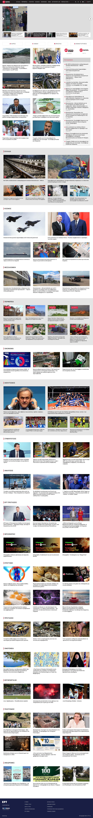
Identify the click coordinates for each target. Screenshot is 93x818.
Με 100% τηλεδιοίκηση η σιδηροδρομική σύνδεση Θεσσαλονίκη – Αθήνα (77, 64)
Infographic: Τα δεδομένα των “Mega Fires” (75, 555)
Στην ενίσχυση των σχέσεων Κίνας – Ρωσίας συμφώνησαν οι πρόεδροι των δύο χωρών (76, 128)
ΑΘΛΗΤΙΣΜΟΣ (9, 383)
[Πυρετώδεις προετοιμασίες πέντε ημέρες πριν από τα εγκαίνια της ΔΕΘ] (16, 128)
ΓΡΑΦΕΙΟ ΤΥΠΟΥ (28, 804)
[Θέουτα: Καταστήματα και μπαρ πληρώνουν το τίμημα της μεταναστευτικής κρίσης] (46, 250)
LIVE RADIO (69, 53)
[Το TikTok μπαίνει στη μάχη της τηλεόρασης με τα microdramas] (76, 574)
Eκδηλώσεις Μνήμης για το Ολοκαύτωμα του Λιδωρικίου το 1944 (15, 753)
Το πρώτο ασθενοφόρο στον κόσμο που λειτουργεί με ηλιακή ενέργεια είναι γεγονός (15, 639)
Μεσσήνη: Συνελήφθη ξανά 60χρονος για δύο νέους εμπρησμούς (79, 318)
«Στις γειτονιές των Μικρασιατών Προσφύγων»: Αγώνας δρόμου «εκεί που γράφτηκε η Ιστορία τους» (44, 754)
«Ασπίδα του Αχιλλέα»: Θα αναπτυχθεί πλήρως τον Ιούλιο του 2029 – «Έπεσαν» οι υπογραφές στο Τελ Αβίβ (77, 83)
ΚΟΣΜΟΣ (37, 2)
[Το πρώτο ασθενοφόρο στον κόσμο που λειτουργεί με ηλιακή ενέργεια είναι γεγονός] (17, 629)
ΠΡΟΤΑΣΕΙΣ (8, 618)
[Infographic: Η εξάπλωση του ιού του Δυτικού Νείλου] (46, 545)
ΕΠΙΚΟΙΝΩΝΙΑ (50, 806)
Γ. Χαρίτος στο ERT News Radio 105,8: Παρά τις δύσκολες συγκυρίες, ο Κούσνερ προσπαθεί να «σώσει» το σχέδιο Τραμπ (76, 493)
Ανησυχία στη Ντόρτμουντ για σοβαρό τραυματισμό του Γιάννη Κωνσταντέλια (79, 431)
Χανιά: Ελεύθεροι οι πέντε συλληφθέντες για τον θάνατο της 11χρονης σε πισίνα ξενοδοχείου (12, 338)
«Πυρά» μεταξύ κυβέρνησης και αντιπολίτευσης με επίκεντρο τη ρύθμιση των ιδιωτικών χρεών (46, 116)
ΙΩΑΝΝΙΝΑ (30, 326)
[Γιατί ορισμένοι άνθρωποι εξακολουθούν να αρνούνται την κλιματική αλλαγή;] (76, 629)
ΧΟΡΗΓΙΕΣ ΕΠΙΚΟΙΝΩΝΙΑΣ (30, 809)
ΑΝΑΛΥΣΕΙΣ (8, 470)
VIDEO (49, 2)
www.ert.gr (4, 815)
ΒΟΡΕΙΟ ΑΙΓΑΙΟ (31, 307)
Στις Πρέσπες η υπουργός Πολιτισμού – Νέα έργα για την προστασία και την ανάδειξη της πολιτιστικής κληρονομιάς (16, 731)
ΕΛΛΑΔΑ (18, 2)
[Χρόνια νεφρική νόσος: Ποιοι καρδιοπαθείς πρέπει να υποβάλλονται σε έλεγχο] (16, 574)
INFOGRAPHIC (9, 534)
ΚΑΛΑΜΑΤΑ (74, 307)
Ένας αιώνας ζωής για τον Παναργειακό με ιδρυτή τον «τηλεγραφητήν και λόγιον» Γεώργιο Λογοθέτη (46, 785)
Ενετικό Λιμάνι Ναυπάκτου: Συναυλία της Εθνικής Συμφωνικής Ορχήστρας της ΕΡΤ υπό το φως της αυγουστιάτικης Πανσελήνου (46, 524)
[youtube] (83, 2)
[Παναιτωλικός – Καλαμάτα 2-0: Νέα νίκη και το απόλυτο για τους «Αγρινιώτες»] (57, 422)
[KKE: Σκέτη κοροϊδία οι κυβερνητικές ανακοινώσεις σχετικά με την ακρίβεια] (35, 190)
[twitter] (80, 2)
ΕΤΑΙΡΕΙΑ (26, 802)
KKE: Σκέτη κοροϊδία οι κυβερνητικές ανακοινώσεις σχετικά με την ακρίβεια (35, 198)
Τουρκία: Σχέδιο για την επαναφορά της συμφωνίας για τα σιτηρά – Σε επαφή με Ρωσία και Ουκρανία (46, 139)
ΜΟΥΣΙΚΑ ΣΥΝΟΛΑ (51, 802)
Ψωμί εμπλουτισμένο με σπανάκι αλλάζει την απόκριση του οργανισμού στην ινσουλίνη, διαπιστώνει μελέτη (45, 585)
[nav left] (4, 451)
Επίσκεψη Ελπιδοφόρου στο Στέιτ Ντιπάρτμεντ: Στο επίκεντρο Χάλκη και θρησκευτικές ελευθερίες (74, 670)
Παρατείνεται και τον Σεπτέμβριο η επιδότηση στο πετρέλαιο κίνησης (76, 369)
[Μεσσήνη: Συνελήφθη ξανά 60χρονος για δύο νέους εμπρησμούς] (80, 310)
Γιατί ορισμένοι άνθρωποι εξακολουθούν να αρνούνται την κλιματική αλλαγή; (75, 639)
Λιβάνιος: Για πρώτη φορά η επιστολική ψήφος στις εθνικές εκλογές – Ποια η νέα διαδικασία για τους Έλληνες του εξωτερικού (57, 200)
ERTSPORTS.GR (56, 2)
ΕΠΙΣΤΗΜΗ (8, 563)
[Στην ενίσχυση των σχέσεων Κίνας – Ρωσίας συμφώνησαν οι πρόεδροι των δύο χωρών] (69, 224)
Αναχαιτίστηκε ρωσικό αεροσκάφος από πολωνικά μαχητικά (76, 69)
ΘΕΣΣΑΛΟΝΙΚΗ (10, 267)
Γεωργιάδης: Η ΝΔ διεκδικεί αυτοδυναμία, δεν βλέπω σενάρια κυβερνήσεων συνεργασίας (15, 116)
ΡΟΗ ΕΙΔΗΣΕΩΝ (68, 60)
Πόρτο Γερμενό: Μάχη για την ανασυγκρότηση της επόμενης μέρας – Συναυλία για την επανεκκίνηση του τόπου (75, 754)
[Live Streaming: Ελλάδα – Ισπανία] (76, 691)
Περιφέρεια (52, 307)
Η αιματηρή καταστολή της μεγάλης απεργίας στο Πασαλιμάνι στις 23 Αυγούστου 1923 (75, 784)
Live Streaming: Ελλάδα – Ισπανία (72, 701)
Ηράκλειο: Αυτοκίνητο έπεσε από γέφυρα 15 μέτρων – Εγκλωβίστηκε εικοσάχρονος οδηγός (56, 338)
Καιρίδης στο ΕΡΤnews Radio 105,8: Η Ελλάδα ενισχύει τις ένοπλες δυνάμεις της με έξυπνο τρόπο (16, 461)
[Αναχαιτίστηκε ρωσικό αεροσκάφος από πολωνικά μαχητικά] (24, 224)
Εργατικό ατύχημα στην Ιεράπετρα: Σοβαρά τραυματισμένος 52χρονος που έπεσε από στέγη (12, 319)
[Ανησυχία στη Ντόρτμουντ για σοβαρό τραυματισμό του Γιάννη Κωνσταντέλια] (80, 422)
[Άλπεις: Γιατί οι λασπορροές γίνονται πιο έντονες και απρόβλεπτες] (46, 629)
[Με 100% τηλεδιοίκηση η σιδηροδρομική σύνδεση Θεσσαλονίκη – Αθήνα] (24, 166)
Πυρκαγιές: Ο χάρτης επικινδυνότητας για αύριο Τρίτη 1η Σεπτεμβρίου (13, 198)
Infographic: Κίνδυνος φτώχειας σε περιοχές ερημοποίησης (16, 555)
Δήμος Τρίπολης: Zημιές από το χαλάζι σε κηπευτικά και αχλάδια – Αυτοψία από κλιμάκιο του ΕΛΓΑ (56, 319)
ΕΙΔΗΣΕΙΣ (7, 326)
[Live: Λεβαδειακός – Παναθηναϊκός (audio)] (17, 691)
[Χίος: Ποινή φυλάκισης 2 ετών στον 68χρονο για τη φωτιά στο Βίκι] (35, 310)
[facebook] (78, 2)
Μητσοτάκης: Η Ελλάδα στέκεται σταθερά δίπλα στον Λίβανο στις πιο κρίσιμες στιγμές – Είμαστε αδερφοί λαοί (46, 67)
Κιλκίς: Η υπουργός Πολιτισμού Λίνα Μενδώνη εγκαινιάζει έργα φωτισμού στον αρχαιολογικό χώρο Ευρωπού (76, 731)
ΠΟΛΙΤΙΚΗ (31, 2)
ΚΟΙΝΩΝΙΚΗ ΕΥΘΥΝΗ (51, 804)
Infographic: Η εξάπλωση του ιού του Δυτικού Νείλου (46, 555)
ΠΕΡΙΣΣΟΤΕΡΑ (64, 2)
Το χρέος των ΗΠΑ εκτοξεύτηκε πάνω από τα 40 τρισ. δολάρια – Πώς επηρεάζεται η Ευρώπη (16, 492)
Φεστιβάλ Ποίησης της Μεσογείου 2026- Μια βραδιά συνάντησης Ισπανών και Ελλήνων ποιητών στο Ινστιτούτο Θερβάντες (16, 670)
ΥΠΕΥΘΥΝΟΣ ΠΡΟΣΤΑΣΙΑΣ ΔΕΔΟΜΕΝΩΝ (55, 809)
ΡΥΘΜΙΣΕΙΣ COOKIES (51, 811)
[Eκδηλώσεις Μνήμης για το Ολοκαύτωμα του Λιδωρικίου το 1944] (16, 743)
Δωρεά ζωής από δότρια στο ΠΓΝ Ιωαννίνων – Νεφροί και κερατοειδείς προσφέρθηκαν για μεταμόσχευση (35, 338)
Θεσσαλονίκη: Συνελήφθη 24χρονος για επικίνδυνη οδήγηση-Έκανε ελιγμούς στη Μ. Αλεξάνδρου (77, 122)
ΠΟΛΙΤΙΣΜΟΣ (9, 709)
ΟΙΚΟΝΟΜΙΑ (44, 2)
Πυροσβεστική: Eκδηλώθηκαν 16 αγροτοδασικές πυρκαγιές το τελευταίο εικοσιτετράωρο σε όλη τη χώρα (77, 98)
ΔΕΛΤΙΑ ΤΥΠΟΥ (28, 806)
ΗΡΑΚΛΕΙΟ (7, 307)
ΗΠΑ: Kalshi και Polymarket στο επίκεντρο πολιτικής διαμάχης (76, 260)
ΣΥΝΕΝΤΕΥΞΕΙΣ (10, 439)
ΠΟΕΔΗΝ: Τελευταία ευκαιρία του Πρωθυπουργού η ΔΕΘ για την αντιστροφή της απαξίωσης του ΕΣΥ (79, 199)
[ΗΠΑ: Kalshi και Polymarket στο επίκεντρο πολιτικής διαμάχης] (76, 250)
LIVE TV (84, 53)
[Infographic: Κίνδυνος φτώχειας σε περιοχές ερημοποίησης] (16, 545)
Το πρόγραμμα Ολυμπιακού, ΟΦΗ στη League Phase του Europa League (35, 430)
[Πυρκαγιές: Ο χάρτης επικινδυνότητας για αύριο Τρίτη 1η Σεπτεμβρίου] (13, 190)
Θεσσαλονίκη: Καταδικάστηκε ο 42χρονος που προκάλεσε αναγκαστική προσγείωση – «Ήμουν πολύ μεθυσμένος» (77, 76)
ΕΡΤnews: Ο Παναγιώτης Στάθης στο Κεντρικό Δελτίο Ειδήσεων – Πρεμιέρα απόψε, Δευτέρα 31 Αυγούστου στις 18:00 (16, 524)
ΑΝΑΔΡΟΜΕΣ (9, 763)
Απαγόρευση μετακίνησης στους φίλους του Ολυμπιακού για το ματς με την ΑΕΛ (45, 701)
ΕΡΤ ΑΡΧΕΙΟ (27, 811)
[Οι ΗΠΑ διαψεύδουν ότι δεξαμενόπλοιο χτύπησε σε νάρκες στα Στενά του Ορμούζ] (16, 250)
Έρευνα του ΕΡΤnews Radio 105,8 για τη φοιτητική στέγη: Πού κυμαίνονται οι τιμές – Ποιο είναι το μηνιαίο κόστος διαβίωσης (46, 461)
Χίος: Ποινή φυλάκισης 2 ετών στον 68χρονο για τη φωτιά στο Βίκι (34, 318)
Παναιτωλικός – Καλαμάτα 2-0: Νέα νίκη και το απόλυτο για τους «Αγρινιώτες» (57, 430)
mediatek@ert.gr (5, 805)
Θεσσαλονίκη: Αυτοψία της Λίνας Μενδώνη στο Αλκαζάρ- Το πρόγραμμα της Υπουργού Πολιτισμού (46, 731)
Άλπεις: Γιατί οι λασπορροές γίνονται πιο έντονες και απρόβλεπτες (45, 639)
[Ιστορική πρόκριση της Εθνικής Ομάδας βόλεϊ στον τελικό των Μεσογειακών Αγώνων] (13, 422)
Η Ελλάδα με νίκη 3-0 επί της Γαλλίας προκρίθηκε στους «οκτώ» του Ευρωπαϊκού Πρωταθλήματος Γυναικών (67, 412)
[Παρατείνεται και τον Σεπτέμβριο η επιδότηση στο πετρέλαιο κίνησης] (76, 359)
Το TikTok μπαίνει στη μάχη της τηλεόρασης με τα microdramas (76, 584)
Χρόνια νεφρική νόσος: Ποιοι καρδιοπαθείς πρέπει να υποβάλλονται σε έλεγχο (15, 584)
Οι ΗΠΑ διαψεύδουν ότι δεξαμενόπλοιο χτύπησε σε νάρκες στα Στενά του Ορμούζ (16, 260)
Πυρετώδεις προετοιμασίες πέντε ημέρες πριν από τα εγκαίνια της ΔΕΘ (16, 138)
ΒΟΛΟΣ (73, 326)
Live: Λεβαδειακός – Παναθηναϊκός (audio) (15, 701)
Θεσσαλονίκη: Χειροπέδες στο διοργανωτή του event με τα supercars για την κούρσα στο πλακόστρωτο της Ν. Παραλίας (77, 115)
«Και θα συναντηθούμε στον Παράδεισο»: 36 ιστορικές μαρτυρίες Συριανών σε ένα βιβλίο (16, 784)
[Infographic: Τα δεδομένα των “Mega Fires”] (76, 545)
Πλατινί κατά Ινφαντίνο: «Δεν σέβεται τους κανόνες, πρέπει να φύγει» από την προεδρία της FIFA (23, 412)
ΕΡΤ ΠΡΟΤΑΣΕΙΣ (10, 502)
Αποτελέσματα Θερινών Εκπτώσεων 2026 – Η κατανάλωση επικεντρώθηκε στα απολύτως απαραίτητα (16, 370)
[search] (75, 2)
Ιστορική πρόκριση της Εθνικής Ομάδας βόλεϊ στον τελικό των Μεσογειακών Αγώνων (11, 431)
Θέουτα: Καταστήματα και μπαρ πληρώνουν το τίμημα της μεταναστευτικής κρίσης (45, 260)
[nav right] (88, 451)
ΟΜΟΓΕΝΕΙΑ (9, 648)
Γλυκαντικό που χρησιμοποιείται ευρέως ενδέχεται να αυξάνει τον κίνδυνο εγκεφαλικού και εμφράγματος (16, 608)
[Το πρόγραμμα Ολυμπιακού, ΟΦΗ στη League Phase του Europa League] (35, 422)
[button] (28, 2)
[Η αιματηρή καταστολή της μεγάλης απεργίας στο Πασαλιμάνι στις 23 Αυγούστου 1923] (76, 773)
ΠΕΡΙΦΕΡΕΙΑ (24, 2)
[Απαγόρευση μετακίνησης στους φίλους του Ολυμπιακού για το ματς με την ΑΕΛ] (46, 691)
